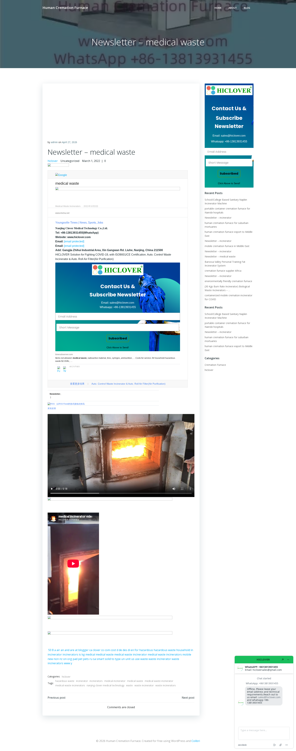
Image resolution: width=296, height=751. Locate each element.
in (192, 650)
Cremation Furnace (215, 364)
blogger (83, 650)
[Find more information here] (264, 702)
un (123, 659)
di (129, 650)
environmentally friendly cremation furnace (228, 281)
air (58, 650)
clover (96, 650)
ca (90, 650)
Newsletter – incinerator (218, 217)
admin (54, 142)
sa (94, 659)
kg (83, 654)
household (183, 650)
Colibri (196, 741)
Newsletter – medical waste (220, 256)
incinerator (55, 654)
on (65, 659)
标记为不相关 (75, 366)
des (125, 650)
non (56, 659)
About (233, 7)
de (120, 650)
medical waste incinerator (130, 654)
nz (61, 659)
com (107, 650)
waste (144, 659)
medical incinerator (114, 681)
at (76, 650)
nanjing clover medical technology (105, 685)
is (80, 654)
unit (128, 659)
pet (80, 659)
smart (100, 659)
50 (49, 650)
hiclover (53, 161)
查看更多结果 (77, 383)
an (62, 650)
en (132, 650)
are (72, 650)
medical (90, 654)
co (102, 650)
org (69, 659)
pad (75, 659)
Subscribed (117, 338)
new (50, 659)
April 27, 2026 (69, 142)
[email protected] (74, 241)
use (137, 659)
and (67, 650)
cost (113, 650)
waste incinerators (165, 685)
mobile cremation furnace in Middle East (227, 246)
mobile (186, 654)
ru (90, 659)
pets (86, 659)
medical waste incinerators (165, 654)
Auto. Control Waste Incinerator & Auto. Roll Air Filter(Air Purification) (128, 383)
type (118, 659)
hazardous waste (165, 650)
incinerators (70, 654)
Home (218, 7)
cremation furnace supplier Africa (223, 270)
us (132, 659)
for (137, 650)
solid (108, 659)
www (67, 663)
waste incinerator (160, 659)
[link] (117, 269)
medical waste (105, 654)
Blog (247, 7)
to (113, 659)
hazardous (146, 650)
